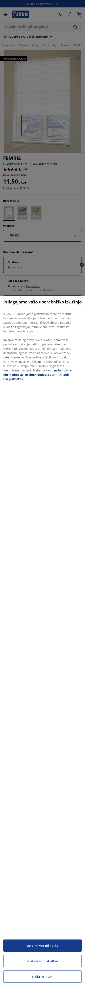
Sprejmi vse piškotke (43, 946)
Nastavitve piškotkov (42, 961)
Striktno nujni (42, 977)
